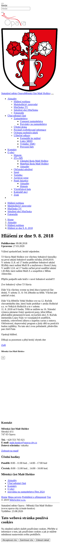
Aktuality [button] (12, 98)
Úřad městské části (17, 483)
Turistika (18, 175)
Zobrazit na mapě (9, 450)
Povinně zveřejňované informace (30, 129)
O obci (11, 489)
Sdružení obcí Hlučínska (26, 110)
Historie (18, 155)
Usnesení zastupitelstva (31, 121)
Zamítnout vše (26, 540)
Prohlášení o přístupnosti (34, 497)
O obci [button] (11, 152)
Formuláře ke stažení (30, 138)
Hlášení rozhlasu (22, 101)
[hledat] (2, 3)
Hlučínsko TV (21, 107)
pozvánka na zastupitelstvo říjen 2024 (26, 491)
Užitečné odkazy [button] (22, 135)
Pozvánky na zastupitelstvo (33, 124)
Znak (16, 194)
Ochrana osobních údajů (26, 132)
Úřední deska (20, 127)
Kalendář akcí (21, 192)
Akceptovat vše (10, 540)
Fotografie (19, 112)
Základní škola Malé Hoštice (34, 161)
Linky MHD (26, 141)
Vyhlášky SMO (27, 144)
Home (4, 497)
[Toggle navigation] (52, 94)
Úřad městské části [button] (17, 115)
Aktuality (24, 166)
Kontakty (12, 149)
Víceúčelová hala (22, 189)
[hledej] (2, 12)
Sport (16, 172)
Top (49, 497)
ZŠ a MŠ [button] (18, 158)
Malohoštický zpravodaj (26, 104)
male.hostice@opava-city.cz (23, 442)
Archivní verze (21, 177)
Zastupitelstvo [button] (21, 118)
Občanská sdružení (23, 169)
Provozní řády (27, 146)
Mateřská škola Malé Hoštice (34, 163)
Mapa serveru (14, 497)
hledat (4, 5)
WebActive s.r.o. (17, 500)
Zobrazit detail (42, 540)
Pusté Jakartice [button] (21, 180)
